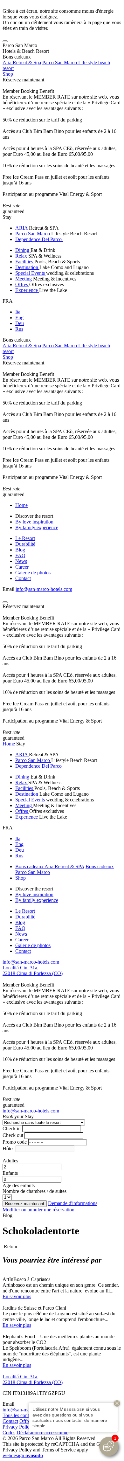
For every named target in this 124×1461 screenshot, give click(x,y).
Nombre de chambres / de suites (34, 1191)
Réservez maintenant (23, 79)
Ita (17, 312)
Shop (8, 74)
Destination (27, 267)
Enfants (10, 1173)
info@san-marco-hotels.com (44, 589)
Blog (20, 549)
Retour (10, 1246)
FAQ (20, 555)
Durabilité (25, 544)
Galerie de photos (33, 572)
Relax (21, 256)
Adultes (10, 1160)
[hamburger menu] (5, 41)
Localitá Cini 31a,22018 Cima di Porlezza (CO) (33, 970)
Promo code (15, 1142)
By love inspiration (34, 521)
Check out (13, 1135)
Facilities (24, 261)
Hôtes (8, 1148)
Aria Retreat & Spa (22, 62)
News (21, 561)
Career (22, 567)
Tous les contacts (20, 1415)
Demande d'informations (72, 1203)
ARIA (22, 228)
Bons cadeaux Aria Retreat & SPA (49, 866)
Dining (23, 250)
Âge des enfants (19, 1185)
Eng (19, 317)
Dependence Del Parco (39, 239)
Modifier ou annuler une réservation (38, 1209)
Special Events (30, 273)
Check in (12, 1128)
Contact (23, 578)
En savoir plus (17, 1296)
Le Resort (25, 538)
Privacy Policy (17, 1427)
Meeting (24, 278)
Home (21, 505)
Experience (27, 290)
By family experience (36, 527)
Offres (22, 284)
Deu (19, 323)
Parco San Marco (33, 233)
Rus (19, 329)
